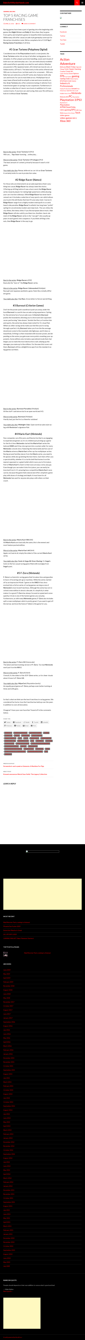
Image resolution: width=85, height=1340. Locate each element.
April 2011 (6, 1222)
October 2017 (8, 1006)
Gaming (6, 11)
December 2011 (8, 1190)
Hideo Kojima (74, 79)
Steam (73, 113)
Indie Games (72, 81)
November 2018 (8, 986)
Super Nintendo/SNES (35, 751)
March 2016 (7, 1046)
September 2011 (9, 1202)
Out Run (49, 741)
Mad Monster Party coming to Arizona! (16, 922)
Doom (71, 73)
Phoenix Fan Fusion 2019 (11, 926)
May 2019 (6, 974)
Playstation (9, 743)
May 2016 (6, 1038)
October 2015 (8, 1066)
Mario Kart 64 (46, 738)
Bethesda (63, 67)
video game (64, 115)
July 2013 (6, 1114)
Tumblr (62, 44)
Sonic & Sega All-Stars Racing (15, 751)
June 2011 (7, 1214)
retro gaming (65, 110)
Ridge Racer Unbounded (13, 749)
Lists (26, 738)
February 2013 (8, 1134)
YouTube (63, 40)
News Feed (67, 93)
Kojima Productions (65, 88)
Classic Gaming (75, 69)
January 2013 (8, 1138)
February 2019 (8, 982)
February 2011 (8, 1230)
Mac (78, 88)
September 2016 (9, 1022)
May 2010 (6, 1262)
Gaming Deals (65, 79)
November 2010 (8, 1242)
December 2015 (8, 1058)
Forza (17, 735)
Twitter (62, 36)
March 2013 (7, 1130)
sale (77, 110)
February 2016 (8, 1050)
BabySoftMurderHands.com (16, 2)
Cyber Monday (64, 73)
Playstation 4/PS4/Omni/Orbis (68, 106)
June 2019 (7, 970)
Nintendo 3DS (64, 97)
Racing (12, 11)
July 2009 (6, 1266)
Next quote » (7, 1291)
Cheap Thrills (64, 69)
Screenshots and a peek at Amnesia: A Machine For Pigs (23, 765)
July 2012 (6, 1162)
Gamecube (25, 735)
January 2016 (8, 1054)
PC (70, 96)
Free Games (68, 76)
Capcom (78, 67)
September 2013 (9, 1106)
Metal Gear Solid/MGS (66, 90)
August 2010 (7, 1254)
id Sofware (64, 81)
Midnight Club (23, 741)
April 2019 (6, 978)
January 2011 (8, 1234)
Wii (46, 751)
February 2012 (8, 1182)
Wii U (74, 118)
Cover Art (69, 71)
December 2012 (8, 1142)
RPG (73, 109)
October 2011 (8, 1198)
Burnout (8, 733)
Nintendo (40, 741)
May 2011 (6, 1218)
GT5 (20, 738)
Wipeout (8, 754)
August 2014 (7, 1094)
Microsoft (75, 90)
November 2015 (8, 1062)
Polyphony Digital (11, 746)
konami (74, 89)
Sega (47, 749)
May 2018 (6, 998)
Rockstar (39, 749)
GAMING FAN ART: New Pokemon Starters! (18, 938)
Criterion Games (35, 733)
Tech (77, 112)
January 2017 (8, 1018)
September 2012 (9, 1154)
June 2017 (7, 1014)
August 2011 (7, 1206)
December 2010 (8, 1238)
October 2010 (8, 1246)
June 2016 (7, 1034)
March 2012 (7, 1178)
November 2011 (8, 1194)
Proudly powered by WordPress (12, 1337)
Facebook (63, 32)
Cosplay (62, 71)
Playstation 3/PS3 (23, 743)
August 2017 (7, 1010)
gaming (75, 76)
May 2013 (6, 1122)
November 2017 (8, 1002)
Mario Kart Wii (10, 741)
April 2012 (6, 1174)
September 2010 (9, 1250)
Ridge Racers (29, 749)
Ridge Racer (33, 746)
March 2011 (7, 1226)
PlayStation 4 (63, 102)
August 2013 (7, 1110)
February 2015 (8, 1086)
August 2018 (7, 990)
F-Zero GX (8, 735)
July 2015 (6, 1078)
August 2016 (7, 1026)
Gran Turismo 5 (10, 738)
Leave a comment (29, 23)
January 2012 (8, 1186)
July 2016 (6, 1030)
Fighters (76, 73)
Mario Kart (34, 738)
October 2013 (8, 1102)
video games (66, 118)
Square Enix (67, 113)
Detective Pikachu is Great (12, 930)
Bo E (18, 23)
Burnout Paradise (20, 733)
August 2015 (7, 1074)
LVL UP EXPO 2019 (10, 934)
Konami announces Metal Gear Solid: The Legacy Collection (25, 773)
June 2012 (7, 1166)
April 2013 (6, 1126)
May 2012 (6, 1170)
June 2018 (7, 994)
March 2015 (7, 1082)
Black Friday (70, 67)
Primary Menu (82, 2)
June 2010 (7, 1258)
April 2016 (6, 1042)
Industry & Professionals (66, 84)
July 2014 (6, 1098)
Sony (62, 113)
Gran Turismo (37, 735)
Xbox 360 (65, 120)
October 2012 (8, 1150)
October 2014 (8, 1090)
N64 (32, 741)
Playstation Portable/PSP (40, 743)
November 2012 (8, 1146)
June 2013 (7, 1118)
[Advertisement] (42, 894)
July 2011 (6, 1210)
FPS (62, 76)
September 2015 (9, 1070)
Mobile (62, 93)
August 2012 (7, 1158)
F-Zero (46, 733)
